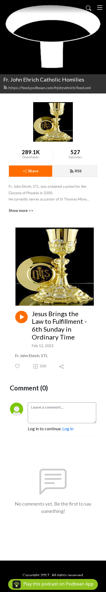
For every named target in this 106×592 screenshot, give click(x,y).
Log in (67, 428)
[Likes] (18, 366)
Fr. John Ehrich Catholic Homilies (43, 79)
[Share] (62, 366)
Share (33, 171)
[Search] (88, 7)
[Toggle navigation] (99, 7)
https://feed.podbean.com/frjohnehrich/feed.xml (49, 87)
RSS (78, 171)
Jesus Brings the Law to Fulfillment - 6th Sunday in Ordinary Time (59, 325)
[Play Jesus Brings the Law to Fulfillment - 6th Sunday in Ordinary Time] (21, 317)
